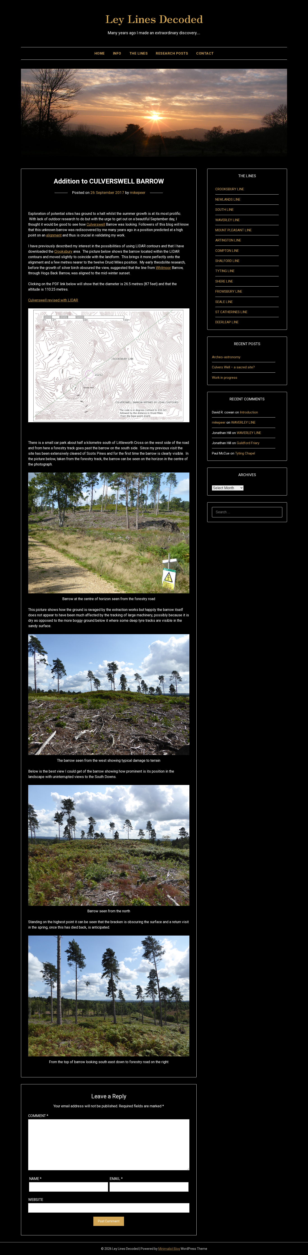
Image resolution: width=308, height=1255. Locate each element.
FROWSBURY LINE (228, 291)
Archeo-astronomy (226, 357)
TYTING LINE (224, 271)
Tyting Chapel (245, 453)
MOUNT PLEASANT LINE (233, 230)
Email (116, 1179)
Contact (205, 53)
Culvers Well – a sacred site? (233, 367)
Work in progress (224, 378)
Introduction (249, 412)
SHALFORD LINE (227, 261)
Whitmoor (163, 268)
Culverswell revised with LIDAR (53, 300)
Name (35, 1179)
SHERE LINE (224, 281)
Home (99, 53)
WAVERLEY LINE (227, 220)
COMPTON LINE (227, 251)
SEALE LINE (224, 302)
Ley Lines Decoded (154, 18)
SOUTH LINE (224, 210)
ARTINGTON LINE (228, 240)
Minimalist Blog (169, 1248)
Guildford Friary (248, 443)
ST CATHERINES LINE (231, 312)
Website (35, 1200)
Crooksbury (63, 251)
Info (117, 53)
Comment (38, 1116)
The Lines (138, 53)
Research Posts (172, 53)
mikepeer (137, 192)
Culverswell (96, 224)
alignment (54, 235)
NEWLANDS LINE (227, 199)
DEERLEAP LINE (227, 322)
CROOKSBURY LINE (229, 189)
